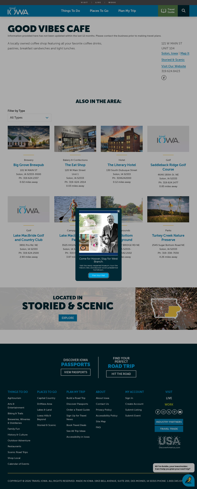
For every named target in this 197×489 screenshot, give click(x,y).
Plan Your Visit (98, 275)
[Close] (118, 211)
